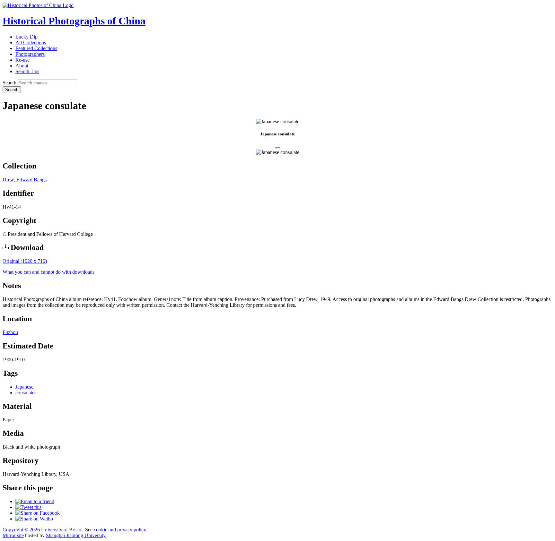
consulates (25, 392)
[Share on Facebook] (37, 513)
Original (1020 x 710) (25, 261)
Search (9, 82)
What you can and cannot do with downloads (48, 272)
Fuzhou (10, 332)
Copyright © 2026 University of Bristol (43, 529)
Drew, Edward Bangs (25, 179)
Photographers (30, 54)
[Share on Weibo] (34, 518)
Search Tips (27, 71)
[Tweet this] (28, 507)
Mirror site (13, 535)
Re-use (22, 60)
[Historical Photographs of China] (38, 5)
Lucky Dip (26, 36)
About (21, 65)
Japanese (24, 387)
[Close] (277, 148)
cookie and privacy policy (120, 529)
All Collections (30, 42)
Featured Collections (36, 48)
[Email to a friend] (34, 501)
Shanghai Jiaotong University (76, 535)
